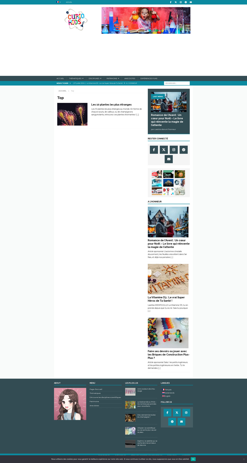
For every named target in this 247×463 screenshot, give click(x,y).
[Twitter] (175, 2)
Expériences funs (148, 78)
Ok (193, 459)
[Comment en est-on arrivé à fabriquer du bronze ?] (180, 191)
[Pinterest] (185, 2)
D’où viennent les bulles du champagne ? (146, 416)
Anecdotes (129, 78)
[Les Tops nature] (72, 114)
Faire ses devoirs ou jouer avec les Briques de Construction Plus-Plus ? (168, 354)
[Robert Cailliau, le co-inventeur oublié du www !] (180, 183)
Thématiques (75, 78)
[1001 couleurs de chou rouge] (130, 392)
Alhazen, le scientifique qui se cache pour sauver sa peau (146, 430)
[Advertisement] (123, 57)
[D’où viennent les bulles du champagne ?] (130, 418)
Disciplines (94, 78)
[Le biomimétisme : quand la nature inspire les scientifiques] (168, 183)
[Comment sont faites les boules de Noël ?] (180, 174)
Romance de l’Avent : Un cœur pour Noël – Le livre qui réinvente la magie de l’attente (169, 244)
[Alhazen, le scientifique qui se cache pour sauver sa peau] (130, 431)
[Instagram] (180, 2)
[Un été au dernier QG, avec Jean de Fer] (168, 174)
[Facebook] (170, 2)
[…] (137, 114)
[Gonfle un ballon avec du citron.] (168, 191)
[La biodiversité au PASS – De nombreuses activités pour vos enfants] (130, 405)
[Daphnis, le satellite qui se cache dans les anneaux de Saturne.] (130, 444)
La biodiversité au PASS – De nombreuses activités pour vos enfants (146, 404)
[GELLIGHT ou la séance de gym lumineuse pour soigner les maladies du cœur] (157, 183)
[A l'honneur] (168, 222)
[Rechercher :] (177, 83)
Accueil (69, 2)
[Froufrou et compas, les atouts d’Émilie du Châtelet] (157, 174)
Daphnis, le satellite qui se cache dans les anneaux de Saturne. (147, 443)
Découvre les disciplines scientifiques (105, 397)
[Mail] (190, 2)
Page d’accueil (96, 389)
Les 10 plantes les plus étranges (111, 104)
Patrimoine (112, 78)
